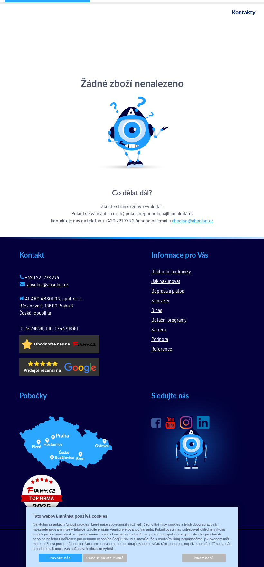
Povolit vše (60, 558)
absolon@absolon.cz (192, 220)
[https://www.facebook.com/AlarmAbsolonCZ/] (156, 423)
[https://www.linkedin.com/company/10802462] (203, 422)
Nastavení (203, 558)
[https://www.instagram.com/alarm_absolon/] (186, 422)
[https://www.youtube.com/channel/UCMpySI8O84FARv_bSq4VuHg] (170, 423)
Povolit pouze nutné (105, 558)
